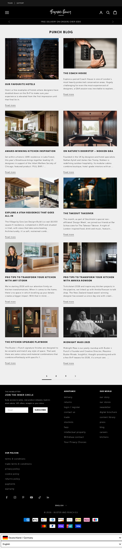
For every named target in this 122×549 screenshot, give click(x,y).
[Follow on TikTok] (39, 497)
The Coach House (75, 73)
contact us (69, 412)
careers (104, 432)
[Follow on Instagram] (15, 497)
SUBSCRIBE (40, 410)
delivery (68, 397)
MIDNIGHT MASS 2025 (76, 342)
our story (104, 397)
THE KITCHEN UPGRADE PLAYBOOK (26, 342)
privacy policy (12, 469)
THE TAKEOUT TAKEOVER (78, 213)
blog (102, 427)
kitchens (104, 437)
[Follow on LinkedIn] (48, 497)
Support (20, 3)
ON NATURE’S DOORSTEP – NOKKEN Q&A (88, 151)
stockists (68, 422)
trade (67, 417)
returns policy (12, 479)
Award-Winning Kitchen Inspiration (30, 151)
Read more (10, 105)
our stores (105, 402)
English (59, 505)
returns (68, 402)
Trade (10, 3)
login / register (72, 407)
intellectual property (74, 432)
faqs (66, 427)
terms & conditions (15, 459)
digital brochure (108, 412)
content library (107, 417)
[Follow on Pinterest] (23, 497)
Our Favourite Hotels (20, 84)
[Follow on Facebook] (6, 497)
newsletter (105, 407)
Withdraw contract (74, 437)
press (102, 422)
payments (10, 484)
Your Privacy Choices (75, 442)
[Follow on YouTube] (31, 497)
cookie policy (12, 474)
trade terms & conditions (18, 464)
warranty (9, 489)
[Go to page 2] (75, 376)
